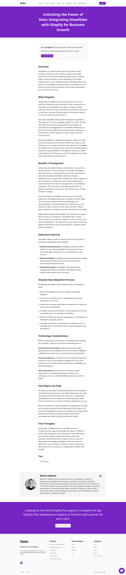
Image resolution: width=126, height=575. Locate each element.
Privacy (22, 572)
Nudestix (74, 550)
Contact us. (42, 551)
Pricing (47, 3)
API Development (54, 556)
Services (41, 3)
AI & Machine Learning (55, 559)
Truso (73, 556)
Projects (53, 3)
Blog (63, 3)
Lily (72, 553)
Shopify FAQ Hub (82, 3)
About (58, 3)
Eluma (73, 547)
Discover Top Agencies (63, 525)
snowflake (44, 461)
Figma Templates (98, 556)
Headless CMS (53, 553)
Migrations (69, 3)
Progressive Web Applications (57, 544)
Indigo (73, 544)
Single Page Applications (56, 547)
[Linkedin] (100, 476)
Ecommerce (53, 550)
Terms (27, 572)
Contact (102, 3)
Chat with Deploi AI (47, 56)
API (74, 3)
